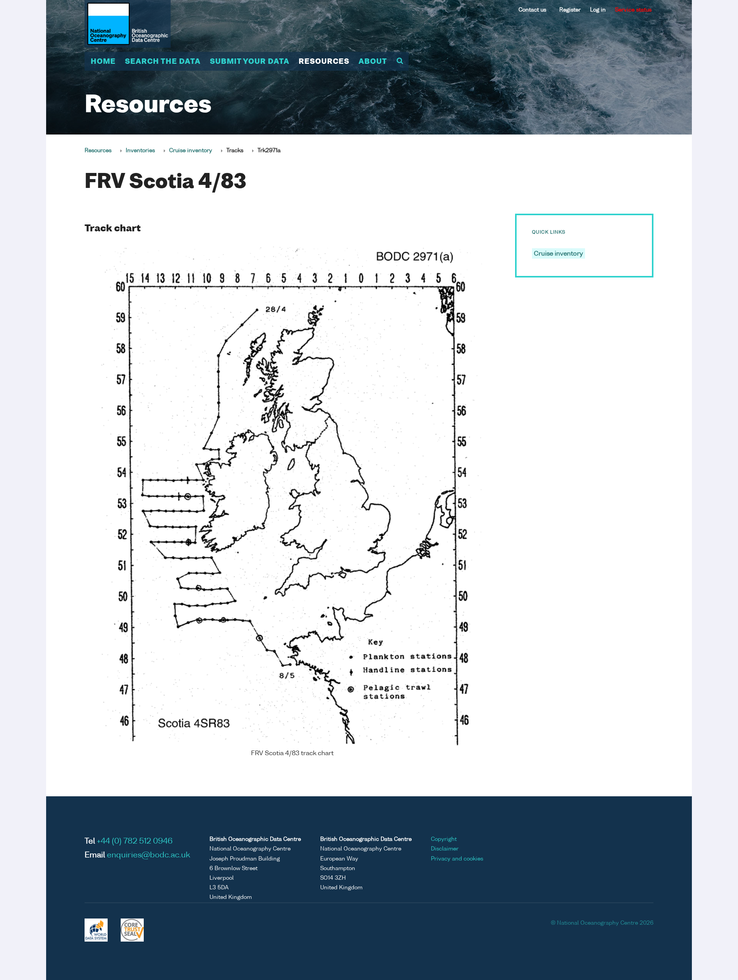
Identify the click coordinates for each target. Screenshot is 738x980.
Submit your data (249, 61)
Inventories (140, 150)
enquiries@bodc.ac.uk (148, 855)
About (373, 61)
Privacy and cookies (457, 859)
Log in (598, 10)
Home (103, 61)
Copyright (444, 839)
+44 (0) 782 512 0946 (135, 841)
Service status (633, 10)
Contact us (532, 10)
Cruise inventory (190, 150)
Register (570, 10)
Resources (324, 61)
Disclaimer (445, 849)
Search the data (163, 61)
